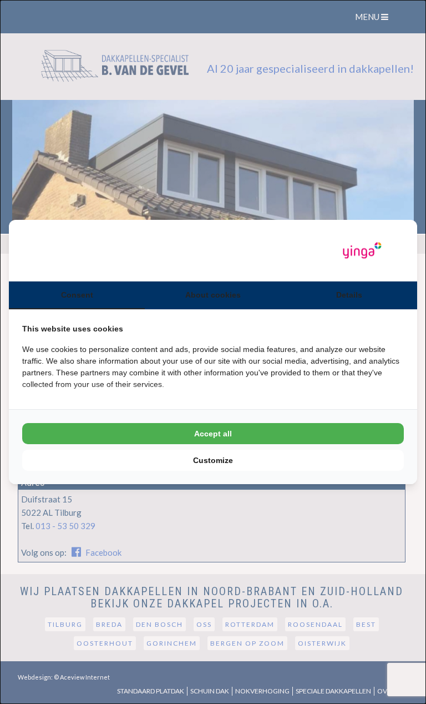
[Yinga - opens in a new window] (362, 250)
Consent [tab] (77, 294)
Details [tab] (349, 294)
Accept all (213, 433)
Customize (213, 460)
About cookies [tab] (213, 294)
